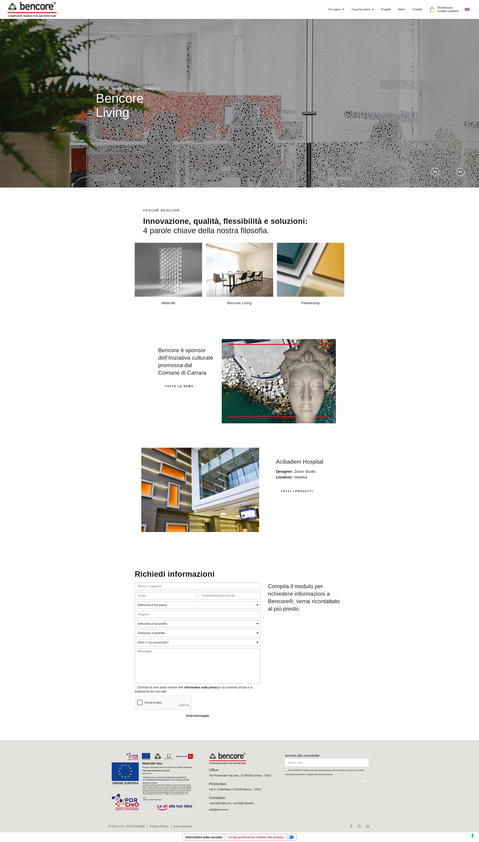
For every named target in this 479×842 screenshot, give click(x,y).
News (401, 9)
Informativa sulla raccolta (203, 837)
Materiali (168, 303)
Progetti (385, 9)
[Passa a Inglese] (467, 9)
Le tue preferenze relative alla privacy (256, 837)
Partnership (310, 303)
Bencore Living (239, 303)
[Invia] (363, 781)
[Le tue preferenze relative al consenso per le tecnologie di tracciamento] (472, 835)
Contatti (417, 9)
